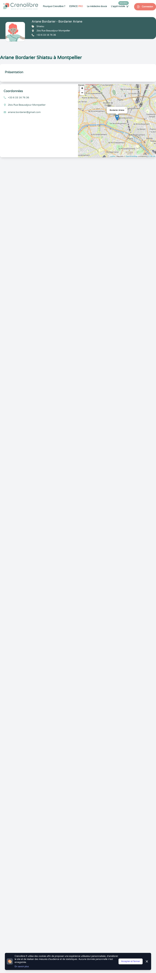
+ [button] (82, 88)
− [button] (82, 93)
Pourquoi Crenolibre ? (54, 6)
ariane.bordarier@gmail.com (24, 112)
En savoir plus (22, 966)
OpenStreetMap (131, 156)
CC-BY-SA (151, 156)
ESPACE (76, 6)
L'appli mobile (119, 6)
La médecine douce (97, 6)
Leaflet (112, 156)
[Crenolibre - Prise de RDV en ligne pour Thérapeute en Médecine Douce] (20, 6)
